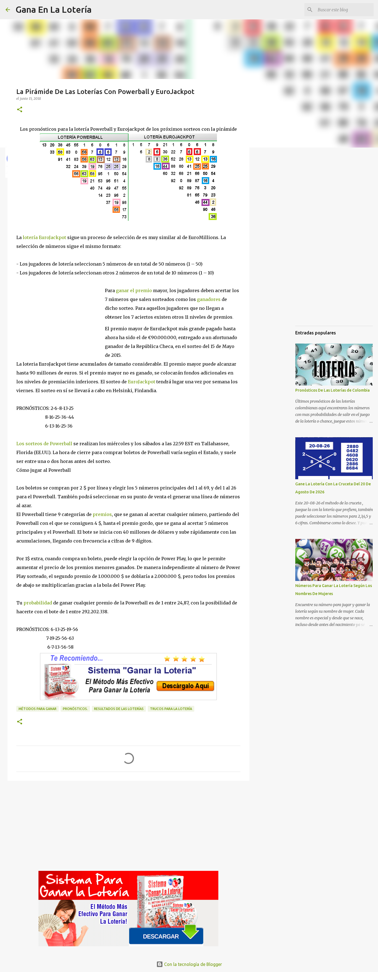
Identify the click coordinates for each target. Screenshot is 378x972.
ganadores (209, 299)
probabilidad (37, 603)
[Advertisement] (60, 314)
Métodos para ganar (37, 709)
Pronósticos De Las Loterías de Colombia (332, 390)
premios (102, 514)
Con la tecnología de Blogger (192, 964)
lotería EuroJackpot (44, 237)
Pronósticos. (75, 709)
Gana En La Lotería (53, 9)
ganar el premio (134, 290)
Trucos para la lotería (171, 709)
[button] (19, 110)
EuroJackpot (141, 381)
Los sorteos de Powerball (44, 443)
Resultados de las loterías (119, 709)
